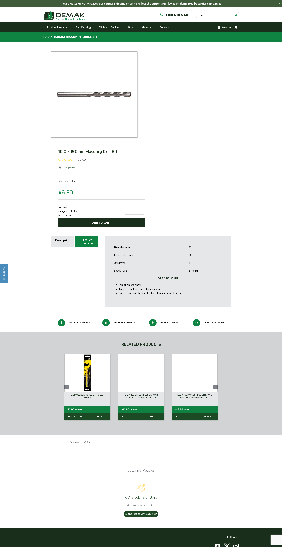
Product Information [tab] (86, 242)
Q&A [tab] (87, 442)
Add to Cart (101, 222)
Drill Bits (73, 211)
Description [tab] (62, 240)
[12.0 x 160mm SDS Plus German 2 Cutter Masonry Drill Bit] (195, 373)
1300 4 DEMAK (177, 14)
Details (103, 416)
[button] (66, 387)
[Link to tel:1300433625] (161, 15)
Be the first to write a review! (141, 513)
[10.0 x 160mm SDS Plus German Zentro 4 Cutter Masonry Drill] (141, 373)
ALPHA (68, 215)
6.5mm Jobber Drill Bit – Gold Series (87, 396)
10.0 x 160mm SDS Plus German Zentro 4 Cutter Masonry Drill (141, 396)
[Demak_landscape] (64, 9)
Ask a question (68, 167)
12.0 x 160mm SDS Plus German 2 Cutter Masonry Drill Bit (194, 396)
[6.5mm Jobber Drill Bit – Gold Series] (87, 373)
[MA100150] (94, 97)
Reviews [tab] (74, 442)
